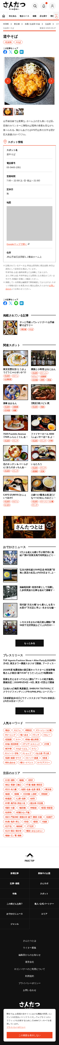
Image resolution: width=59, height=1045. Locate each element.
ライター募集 (29, 947)
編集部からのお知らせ (30, 954)
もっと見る (29, 711)
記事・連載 (14, 883)
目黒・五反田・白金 (32, 23)
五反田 (48, 23)
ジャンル (15, 923)
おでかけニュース (14, 913)
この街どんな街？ (15, 903)
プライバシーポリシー (30, 983)
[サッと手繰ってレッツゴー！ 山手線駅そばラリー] (29, 328)
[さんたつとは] (29, 527)
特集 (15, 893)
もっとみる (29, 643)
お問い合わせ (29, 990)
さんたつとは (29, 940)
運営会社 (29, 961)
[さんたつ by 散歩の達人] (14, 6)
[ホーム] (3, 16)
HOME (6, 23)
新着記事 (15, 873)
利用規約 (29, 975)
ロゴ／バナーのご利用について (29, 968)
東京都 (17, 23)
